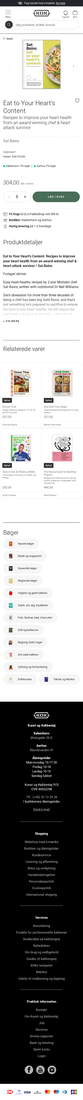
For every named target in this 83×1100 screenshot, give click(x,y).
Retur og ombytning (41, 868)
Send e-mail (41, 809)
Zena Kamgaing (9, 424)
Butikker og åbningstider (41, 848)
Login (42, 1056)
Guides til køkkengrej (42, 959)
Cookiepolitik (41, 888)
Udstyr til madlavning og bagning (42, 979)
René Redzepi (50, 495)
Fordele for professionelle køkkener (41, 932)
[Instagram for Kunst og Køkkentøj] (52, 1070)
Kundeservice (41, 855)
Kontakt (41, 1010)
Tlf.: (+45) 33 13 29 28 (41, 797)
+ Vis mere (11, 321)
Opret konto (41, 1049)
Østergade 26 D (41, 738)
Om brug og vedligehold (41, 952)
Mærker (41, 972)
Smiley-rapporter (41, 1036)
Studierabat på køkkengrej (41, 939)
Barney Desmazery (52, 424)
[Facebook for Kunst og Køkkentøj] (29, 1070)
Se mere (60, 3)
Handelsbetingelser (41, 875)
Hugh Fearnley (9, 495)
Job (41, 1023)
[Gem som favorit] (77, 100)
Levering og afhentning (42, 862)
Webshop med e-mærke (41, 842)
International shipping (41, 895)
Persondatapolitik (41, 881)
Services (42, 1030)
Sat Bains (11, 141)
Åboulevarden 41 (41, 750)
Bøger (10, 38)
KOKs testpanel (41, 965)
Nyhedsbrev (41, 946)
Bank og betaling (41, 1043)
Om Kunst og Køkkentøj (41, 1016)
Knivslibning (41, 926)
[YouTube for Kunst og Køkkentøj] (41, 1070)
